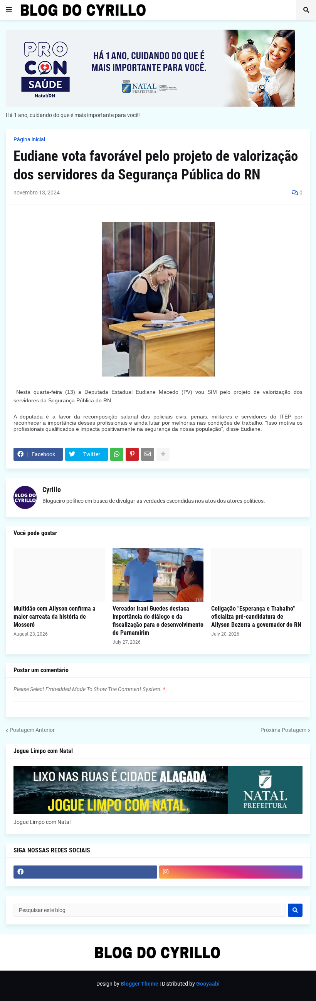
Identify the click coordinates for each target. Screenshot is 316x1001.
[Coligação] (257, 575)
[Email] (147, 454)
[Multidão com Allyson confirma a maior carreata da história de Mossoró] (59, 575)
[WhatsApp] (116, 454)
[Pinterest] (132, 454)
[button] (9, 10)
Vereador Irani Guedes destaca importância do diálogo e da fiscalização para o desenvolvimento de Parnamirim (158, 620)
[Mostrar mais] (163, 454)
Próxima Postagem (283, 730)
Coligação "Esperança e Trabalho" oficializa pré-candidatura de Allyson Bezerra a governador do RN (256, 616)
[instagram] (231, 872)
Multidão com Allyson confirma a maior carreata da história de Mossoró (54, 616)
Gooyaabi (208, 984)
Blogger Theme (139, 984)
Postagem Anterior (32, 730)
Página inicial (29, 139)
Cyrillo (51, 489)
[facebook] (85, 872)
